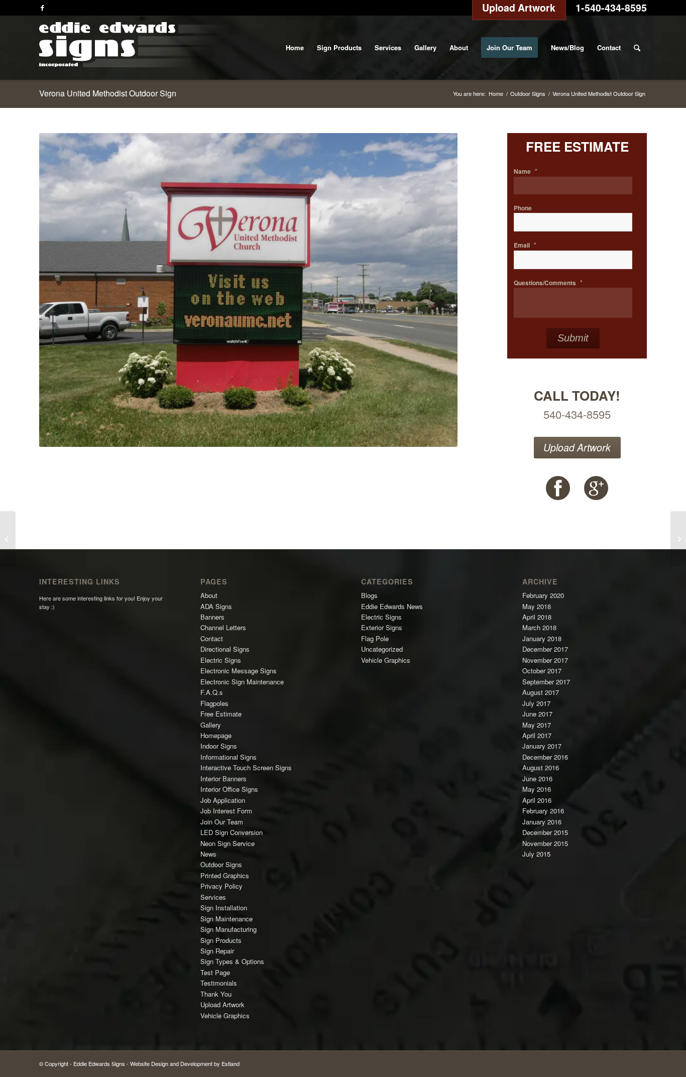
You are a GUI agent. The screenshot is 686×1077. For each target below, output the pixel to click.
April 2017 (536, 735)
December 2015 (545, 832)
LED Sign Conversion (231, 832)
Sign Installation (223, 907)
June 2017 (537, 714)
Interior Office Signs (229, 789)
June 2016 (537, 778)
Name (525, 171)
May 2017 (536, 725)
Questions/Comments (548, 283)
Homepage (216, 735)
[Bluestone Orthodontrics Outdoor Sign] (8, 538)
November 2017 (545, 660)
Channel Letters (223, 627)
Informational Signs (228, 757)
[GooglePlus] (596, 488)
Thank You (216, 994)
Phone (523, 208)
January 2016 (541, 821)
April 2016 (536, 800)
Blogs (369, 595)
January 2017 (541, 746)
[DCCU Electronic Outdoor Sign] (678, 538)
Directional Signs (225, 649)
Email (525, 245)
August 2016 (540, 767)
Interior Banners (223, 778)
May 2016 (536, 789)
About (208, 595)
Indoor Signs (218, 746)
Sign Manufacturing (228, 929)
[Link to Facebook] (42, 7)
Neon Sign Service (227, 843)
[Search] (637, 48)
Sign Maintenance (226, 918)
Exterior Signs (381, 627)
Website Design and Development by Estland (185, 1063)
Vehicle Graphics (225, 1015)
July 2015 (536, 854)
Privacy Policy (221, 886)
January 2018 (541, 638)
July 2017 (536, 703)
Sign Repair (217, 950)
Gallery (210, 725)
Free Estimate (221, 714)
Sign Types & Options (232, 961)
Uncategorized (382, 649)
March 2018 (539, 627)
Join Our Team (221, 821)
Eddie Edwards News (392, 606)
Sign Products (221, 940)
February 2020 (543, 595)
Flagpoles (214, 703)
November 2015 (545, 843)
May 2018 (536, 606)
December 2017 (545, 649)
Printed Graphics (224, 875)
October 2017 (541, 670)
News (208, 854)
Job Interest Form (226, 810)
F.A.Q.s (211, 692)
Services (213, 897)
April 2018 (536, 617)
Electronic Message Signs (238, 670)
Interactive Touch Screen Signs (246, 767)
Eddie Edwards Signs (99, 1063)
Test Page (215, 972)
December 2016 (545, 757)
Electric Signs (220, 660)
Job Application (222, 800)
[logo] (133, 47)
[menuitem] (294, 48)
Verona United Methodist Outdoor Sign (107, 93)
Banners (212, 617)
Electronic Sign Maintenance (242, 681)
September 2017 (546, 681)
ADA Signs (216, 606)
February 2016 (543, 810)
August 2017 (540, 692)
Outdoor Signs (221, 864)
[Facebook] (558, 488)
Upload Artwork (577, 447)
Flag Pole (375, 638)
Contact (211, 638)
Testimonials (218, 983)
